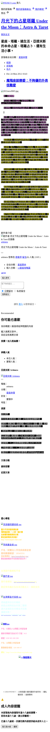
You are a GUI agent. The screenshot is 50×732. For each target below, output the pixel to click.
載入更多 (5, 278)
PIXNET (12, 692)
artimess (4, 242)
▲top (3, 273)
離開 (15, 727)
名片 (8, 69)
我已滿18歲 (6, 727)
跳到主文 (5, 34)
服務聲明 (28, 695)
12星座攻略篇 (24, 268)
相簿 (8, 63)
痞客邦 (18, 257)
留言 (24, 257)
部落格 (9, 66)
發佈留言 (5, 294)
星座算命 (22, 265)
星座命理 (23, 57)
